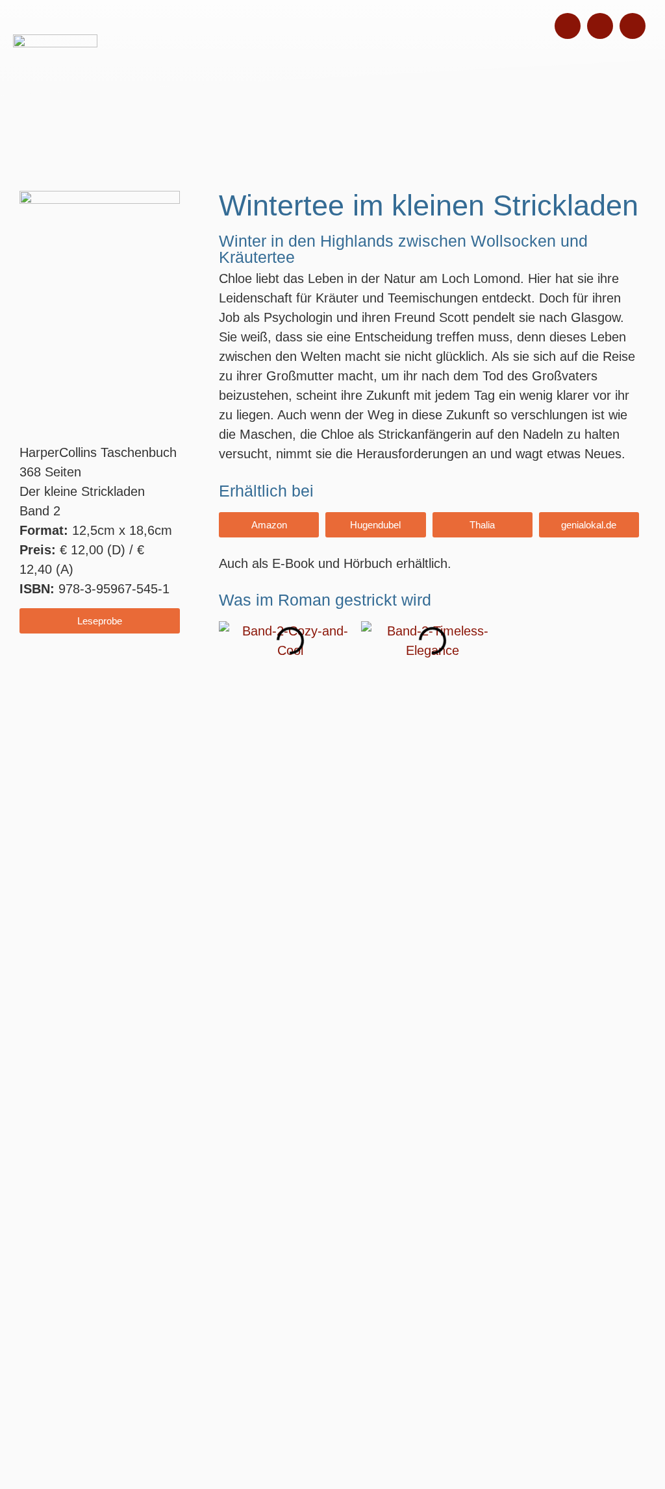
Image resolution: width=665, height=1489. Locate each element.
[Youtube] (633, 26)
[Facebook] (600, 26)
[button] (231, 641)
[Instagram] (568, 26)
